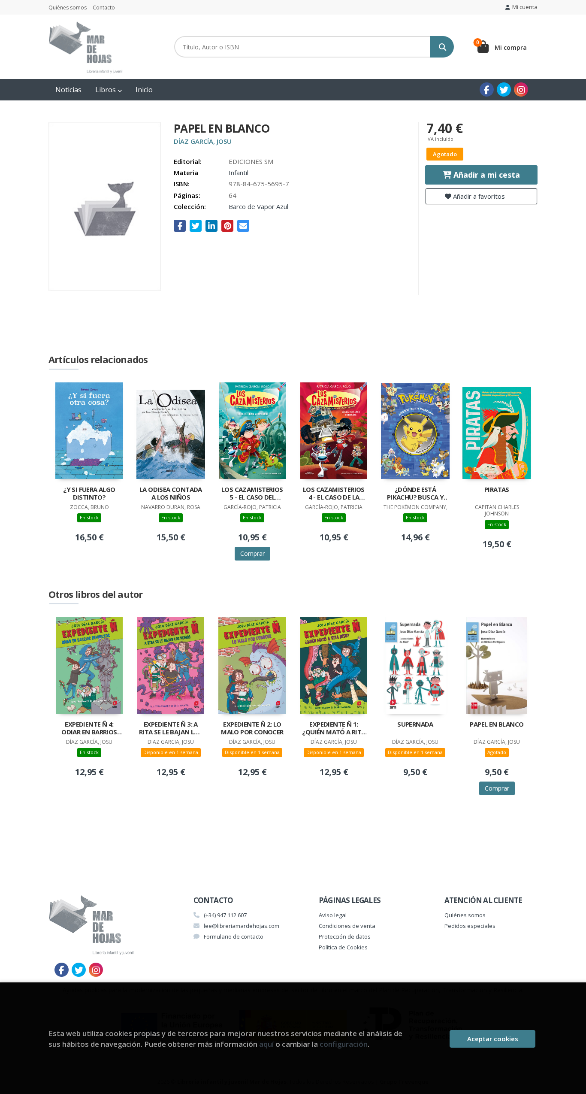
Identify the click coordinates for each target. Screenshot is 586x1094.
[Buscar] (442, 47)
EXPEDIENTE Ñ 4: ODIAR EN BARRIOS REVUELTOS (89, 728)
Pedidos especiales (469, 926)
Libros (106, 89)
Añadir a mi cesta (485, 175)
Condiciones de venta (347, 926)
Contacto (104, 7)
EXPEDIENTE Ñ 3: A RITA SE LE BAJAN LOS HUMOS (170, 728)
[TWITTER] (504, 89)
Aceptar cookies (492, 1038)
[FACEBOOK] (487, 89)
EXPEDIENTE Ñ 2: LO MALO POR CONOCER (252, 728)
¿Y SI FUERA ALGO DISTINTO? (89, 493)
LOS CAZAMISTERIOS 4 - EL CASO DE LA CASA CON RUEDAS (334, 494)
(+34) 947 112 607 (225, 915)
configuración (344, 1044)
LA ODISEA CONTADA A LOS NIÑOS (170, 493)
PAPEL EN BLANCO (496, 724)
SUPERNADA (415, 724)
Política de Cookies (343, 947)
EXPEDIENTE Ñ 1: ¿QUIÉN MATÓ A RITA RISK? (333, 728)
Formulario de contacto (233, 936)
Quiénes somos (67, 7)
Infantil (238, 172)
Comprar (252, 553)
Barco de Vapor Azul (258, 206)
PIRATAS (496, 489)
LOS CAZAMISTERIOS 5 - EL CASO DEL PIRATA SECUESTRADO (252, 494)
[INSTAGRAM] (521, 89)
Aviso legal (333, 915)
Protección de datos (345, 936)
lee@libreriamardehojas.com (241, 926)
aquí (266, 1044)
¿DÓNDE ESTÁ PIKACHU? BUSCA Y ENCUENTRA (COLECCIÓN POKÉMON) (415, 494)
